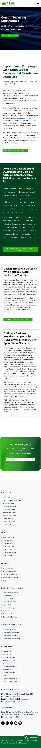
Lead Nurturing (8, 568)
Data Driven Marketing (10, 593)
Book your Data (10, 35)
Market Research (8, 611)
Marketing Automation (10, 577)
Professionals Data (9, 512)
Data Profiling (7, 549)
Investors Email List (9, 506)
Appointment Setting (10, 574)
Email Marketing (8, 608)
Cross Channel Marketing (11, 639)
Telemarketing (8, 596)
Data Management (9, 552)
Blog (4, 663)
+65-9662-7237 (13, 717)
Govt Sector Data (9, 522)
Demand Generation (10, 602)
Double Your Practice (10, 636)
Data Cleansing (8, 555)
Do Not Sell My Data (10, 666)
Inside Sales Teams (9, 629)
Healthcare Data (8, 519)
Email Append (7, 540)
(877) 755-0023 (13, 701)
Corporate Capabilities (10, 679)
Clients (5, 675)
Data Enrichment (8, 537)
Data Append (7, 543)
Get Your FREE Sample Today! (20, 459)
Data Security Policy (10, 682)
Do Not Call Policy (9, 672)
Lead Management (9, 571)
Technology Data (9, 509)
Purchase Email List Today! (17, 319)
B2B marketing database (12, 287)
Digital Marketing (9, 605)
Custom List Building (10, 617)
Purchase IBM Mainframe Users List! (20, 249)
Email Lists (6, 497)
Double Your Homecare (11, 632)
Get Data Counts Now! (14, 151)
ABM (4, 580)
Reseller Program (9, 660)
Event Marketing (8, 614)
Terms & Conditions (9, 657)
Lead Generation (8, 599)
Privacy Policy (7, 651)
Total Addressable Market (12, 500)
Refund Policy (7, 654)
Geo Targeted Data (9, 525)
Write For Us (7, 669)
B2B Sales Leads (8, 503)
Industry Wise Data (9, 516)
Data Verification (9, 546)
